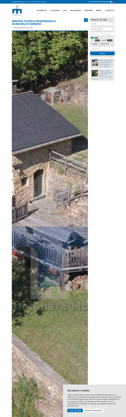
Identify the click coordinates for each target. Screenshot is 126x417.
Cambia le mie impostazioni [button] (93, 410)
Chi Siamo (55, 10)
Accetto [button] (71, 410)
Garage (95, 43)
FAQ (65, 10)
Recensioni (75, 10)
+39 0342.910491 (95, 1)
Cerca (103, 53)
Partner (89, 10)
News (98, 10)
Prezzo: (102, 75)
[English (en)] (113, 1)
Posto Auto (105, 43)
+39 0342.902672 (104, 1)
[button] (86, 32)
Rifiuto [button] (79, 410)
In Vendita (42, 10)
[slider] (92, 38)
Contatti (109, 10)
